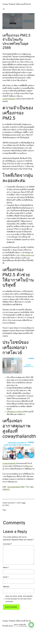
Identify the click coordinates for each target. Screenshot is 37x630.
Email (6, 577)
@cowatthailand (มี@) (16, 487)
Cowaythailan (7, 463)
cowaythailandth (9, 99)
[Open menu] (3, 9)
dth (14, 463)
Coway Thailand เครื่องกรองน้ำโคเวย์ (16, 4)
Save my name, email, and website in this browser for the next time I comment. (18, 598)
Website (6, 587)
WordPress (23, 626)
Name (6, 567)
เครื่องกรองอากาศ (27, 255)
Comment (7, 544)
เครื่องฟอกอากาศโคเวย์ (15, 412)
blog (23, 503)
